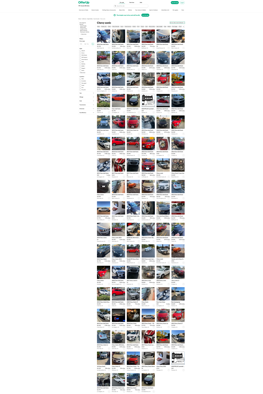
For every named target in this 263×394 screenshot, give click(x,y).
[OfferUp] (83, 2)
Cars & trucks (96, 18)
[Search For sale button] (115, 6)
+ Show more (83, 34)
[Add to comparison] (109, 48)
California (84, 18)
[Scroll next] (183, 26)
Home (79, 18)
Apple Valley (90, 18)
